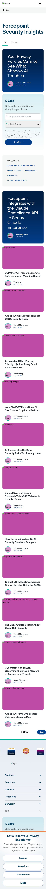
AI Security (12, 166)
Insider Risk (30, 171)
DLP (18, 171)
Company (10, 804)
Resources (10, 797)
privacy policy (11, 135)
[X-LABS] (23, 345)
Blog (7, 10)
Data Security (27, 166)
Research (11, 175)
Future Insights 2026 (16, 180)
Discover (9, 789)
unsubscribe (20, 137)
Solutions (10, 782)
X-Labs (15, 42)
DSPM (10, 171)
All (5, 42)
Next (41, 732)
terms (31, 131)
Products (9, 775)
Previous (6, 732)
